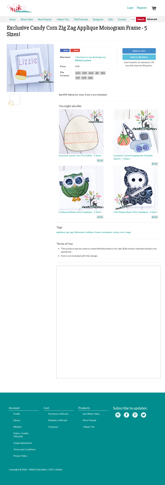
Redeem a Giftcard (57, 420)
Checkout (53, 426)
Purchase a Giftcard (58, 413)
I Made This (63, 19)
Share (65, 50)
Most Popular (45, 19)
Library (16, 420)
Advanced (152, 19)
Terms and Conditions (24, 449)
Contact (122, 19)
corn (122, 232)
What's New (27, 19)
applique (60, 232)
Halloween (79, 232)
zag (71, 232)
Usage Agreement (22, 443)
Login (130, 8)
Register (142, 8)
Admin (59, 469)
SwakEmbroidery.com (31, 9)
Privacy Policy (20, 455)
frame (98, 232)
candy (116, 232)
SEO (52, 469)
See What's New (91, 413)
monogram (107, 232)
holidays (90, 232)
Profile (16, 413)
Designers (98, 19)
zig (67, 232)
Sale (110, 19)
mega (128, 232)
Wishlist (17, 426)
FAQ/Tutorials (81, 19)
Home (13, 19)
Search (140, 19)
